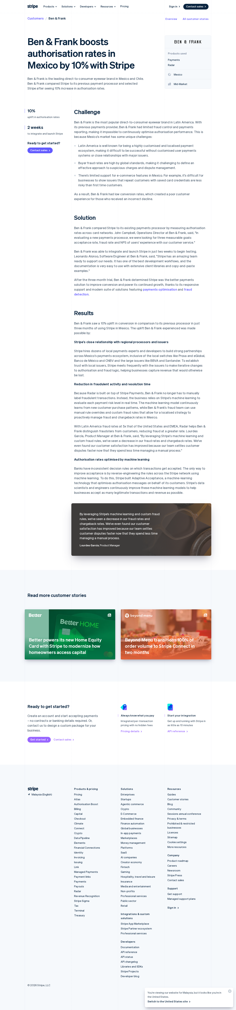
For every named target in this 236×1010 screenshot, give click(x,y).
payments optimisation (160, 289)
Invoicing (79, 857)
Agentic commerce (132, 804)
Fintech (125, 867)
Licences (172, 832)
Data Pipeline (82, 838)
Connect (79, 828)
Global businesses (132, 828)
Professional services (134, 896)
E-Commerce (128, 813)
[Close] (229, 992)
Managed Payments (86, 872)
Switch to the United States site (168, 1001)
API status (127, 957)
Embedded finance (132, 818)
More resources (176, 847)
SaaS (124, 852)
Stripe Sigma (81, 901)
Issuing (78, 862)
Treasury (79, 915)
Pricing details (130, 731)
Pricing (124, 6)
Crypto (78, 833)
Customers (35, 18)
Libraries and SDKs (132, 966)
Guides (171, 794)
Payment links (82, 876)
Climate (78, 823)
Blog (170, 804)
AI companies (129, 857)
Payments (80, 881)
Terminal (79, 910)
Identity (78, 852)
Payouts (79, 886)
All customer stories (196, 19)
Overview (171, 19)
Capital (78, 813)
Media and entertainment (136, 886)
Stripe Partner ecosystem (136, 928)
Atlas (77, 799)
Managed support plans (181, 898)
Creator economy (131, 862)
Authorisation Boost (86, 804)
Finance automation (132, 823)
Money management (133, 842)
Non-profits (128, 891)
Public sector (128, 901)
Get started (38, 739)
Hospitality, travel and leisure (138, 876)
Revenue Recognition (87, 896)
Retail (124, 905)
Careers (172, 865)
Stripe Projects (130, 971)
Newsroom (174, 870)
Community (174, 809)
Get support (174, 894)
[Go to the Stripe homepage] (31, 789)
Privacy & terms (176, 818)
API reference (176, 731)
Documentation (130, 947)
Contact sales (194, 6)
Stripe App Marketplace (135, 923)
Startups (126, 799)
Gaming (125, 872)
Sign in (173, 6)
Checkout (80, 818)
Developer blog (130, 976)
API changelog (129, 961)
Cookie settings (177, 842)
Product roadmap (177, 860)
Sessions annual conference (184, 813)
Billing (77, 809)
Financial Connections (87, 847)
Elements (80, 842)
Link (76, 867)
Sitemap (172, 837)
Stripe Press (174, 875)
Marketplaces (129, 838)
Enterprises (128, 794)
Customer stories (177, 799)
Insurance (126, 881)
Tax (76, 905)
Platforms (127, 847)
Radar (77, 891)
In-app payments (131, 833)
